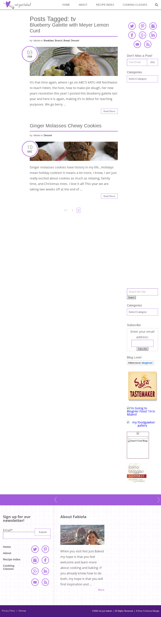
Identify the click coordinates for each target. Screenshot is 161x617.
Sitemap (21, 611)
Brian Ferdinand (145, 611)
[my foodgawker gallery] (142, 425)
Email (8, 530)
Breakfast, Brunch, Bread (57, 40)
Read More (109, 111)
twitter (132, 26)
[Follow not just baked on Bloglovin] (140, 364)
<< (65, 210)
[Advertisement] (142, 137)
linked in (153, 35)
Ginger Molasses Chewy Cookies (66, 125)
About (83, 4)
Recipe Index (105, 4)
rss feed (148, 44)
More (101, 590)
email (137, 44)
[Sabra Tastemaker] (142, 400)
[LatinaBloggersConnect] (137, 482)
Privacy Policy (8, 611)
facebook (132, 35)
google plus (142, 35)
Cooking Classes (135, 4)
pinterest (142, 26)
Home (66, 4)
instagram (153, 26)
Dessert (75, 40)
